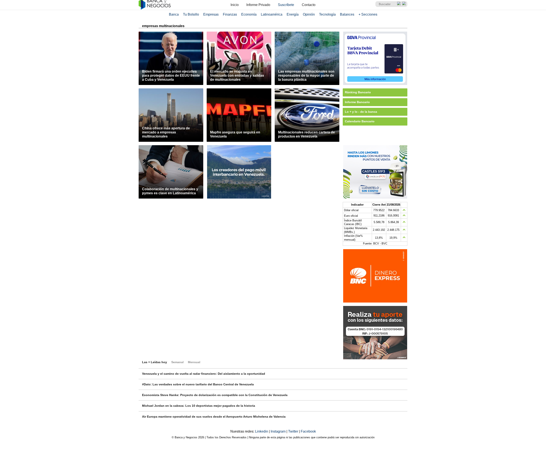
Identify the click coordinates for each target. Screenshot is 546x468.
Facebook (308, 431)
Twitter (293, 431)
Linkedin (262, 431)
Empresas (211, 14)
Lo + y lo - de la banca (361, 111)
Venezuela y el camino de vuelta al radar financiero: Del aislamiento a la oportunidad (203, 373)
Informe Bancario (357, 102)
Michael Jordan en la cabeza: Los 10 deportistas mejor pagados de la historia (198, 405)
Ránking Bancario (358, 92)
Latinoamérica (271, 14)
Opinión (309, 14)
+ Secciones (368, 14)
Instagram (278, 431)
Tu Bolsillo (191, 14)
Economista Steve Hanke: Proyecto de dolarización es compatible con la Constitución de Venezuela (215, 395)
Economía (249, 14)
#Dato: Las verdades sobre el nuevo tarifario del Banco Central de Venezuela (198, 384)
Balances (347, 14)
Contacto (308, 5)
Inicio (235, 5)
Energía (293, 14)
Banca (174, 14)
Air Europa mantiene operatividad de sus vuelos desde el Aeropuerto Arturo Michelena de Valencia (214, 416)
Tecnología (327, 14)
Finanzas (230, 14)
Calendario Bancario (360, 121)
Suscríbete (286, 5)
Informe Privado (258, 5)
